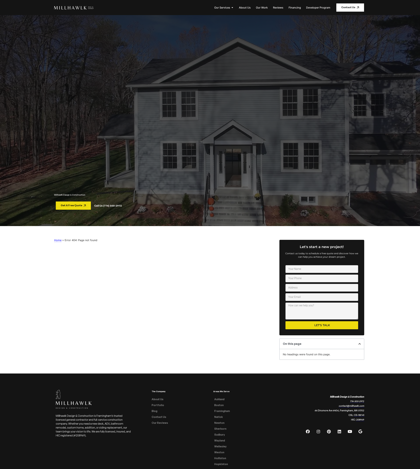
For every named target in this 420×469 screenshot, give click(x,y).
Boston (219, 405)
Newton (219, 422)
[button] (359, 344)
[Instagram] (318, 431)
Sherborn (220, 428)
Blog (154, 411)
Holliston (220, 458)
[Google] (360, 431)
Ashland (219, 399)
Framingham (222, 411)
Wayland (219, 440)
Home (58, 240)
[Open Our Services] (232, 8)
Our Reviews (160, 422)
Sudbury (219, 434)
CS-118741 (359, 415)
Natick (218, 417)
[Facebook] (308, 431)
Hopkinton (221, 464)
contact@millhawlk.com (351, 405)
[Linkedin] (339, 431)
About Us (157, 399)
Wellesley (220, 446)
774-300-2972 (357, 401)
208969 (360, 419)
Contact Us (159, 417)
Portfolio (158, 405)
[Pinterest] (329, 431)
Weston (219, 452)
